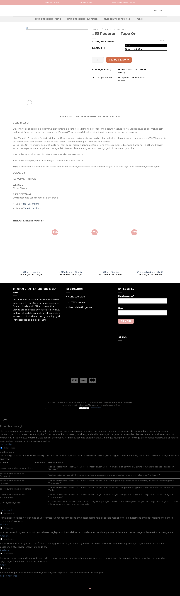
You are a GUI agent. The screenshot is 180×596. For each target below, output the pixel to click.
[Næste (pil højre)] (10, 591)
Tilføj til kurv (119, 60)
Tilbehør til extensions (117, 19)
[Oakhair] (90, 10)
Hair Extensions (31, 204)
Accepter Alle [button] (95, 408)
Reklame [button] (4, 550)
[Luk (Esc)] (2, 580)
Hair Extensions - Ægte (116, 29)
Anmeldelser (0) (111, 116)
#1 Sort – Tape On (31, 272)
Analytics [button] (4, 536)
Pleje (140, 19)
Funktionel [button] (6, 510)
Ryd (162, 41)
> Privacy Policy (75, 302)
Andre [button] (3, 565)
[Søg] (149, 10)
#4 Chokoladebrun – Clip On (150, 272)
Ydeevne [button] (4, 524)
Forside (96, 29)
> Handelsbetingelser (79, 307)
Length (98, 47)
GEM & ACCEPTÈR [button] (9, 576)
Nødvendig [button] (6, 444)
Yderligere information (87, 116)
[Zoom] (29, 102)
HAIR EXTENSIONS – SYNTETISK (82, 19)
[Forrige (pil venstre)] (2, 591)
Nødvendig (9, 448)
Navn (120, 308)
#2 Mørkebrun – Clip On (70, 272)
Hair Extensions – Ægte (48, 19)
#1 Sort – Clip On (111, 272)
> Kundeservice (75, 296)
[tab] (66, 116)
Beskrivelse (66, 116)
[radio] (146, 45)
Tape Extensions (31, 208)
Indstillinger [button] (84, 408)
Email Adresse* (126, 296)
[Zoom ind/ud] (10, 580)
